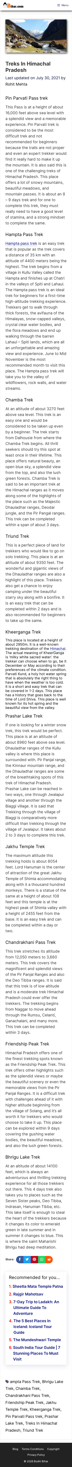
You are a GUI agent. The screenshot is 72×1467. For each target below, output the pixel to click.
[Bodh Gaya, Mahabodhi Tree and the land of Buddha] (14, 5)
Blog (15, 1449)
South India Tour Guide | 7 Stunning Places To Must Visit (36, 1353)
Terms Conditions (33, 1449)
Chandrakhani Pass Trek (27, 1395)
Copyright (53, 1449)
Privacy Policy (36, 1454)
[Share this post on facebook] (19, 1259)
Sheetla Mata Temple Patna (38, 1286)
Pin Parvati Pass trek (23, 1416)
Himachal (57, 649)
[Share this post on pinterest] (34, 1259)
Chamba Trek (28, 1388)
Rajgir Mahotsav (28, 1294)
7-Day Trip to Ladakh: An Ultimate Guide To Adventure (36, 1308)
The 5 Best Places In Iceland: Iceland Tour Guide (32, 1327)
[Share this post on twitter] (27, 1259)
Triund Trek (33, 1430)
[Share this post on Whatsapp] (41, 1259)
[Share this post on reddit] (49, 1259)
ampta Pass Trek (25, 1381)
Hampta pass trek (21, 243)
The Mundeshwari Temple (37, 1339)
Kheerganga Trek (45, 1409)
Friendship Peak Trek (24, 1402)
